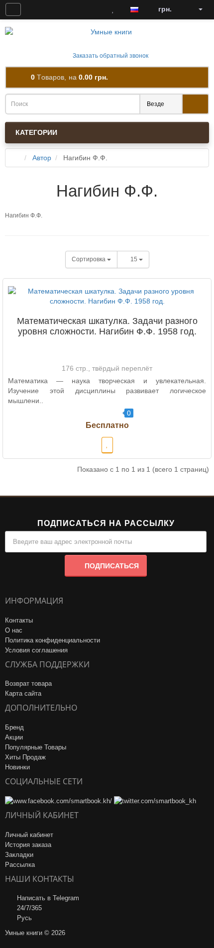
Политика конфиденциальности (52, 640)
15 (134, 259)
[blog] (36, 9)
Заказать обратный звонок (109, 55)
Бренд (14, 727)
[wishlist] (107, 445)
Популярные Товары (35, 747)
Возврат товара (28, 683)
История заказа (28, 844)
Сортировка (89, 259)
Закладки (19, 854)
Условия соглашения (36, 650)
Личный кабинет (29, 835)
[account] (197, 9)
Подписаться (112, 566)
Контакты (19, 620)
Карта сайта (23, 693)
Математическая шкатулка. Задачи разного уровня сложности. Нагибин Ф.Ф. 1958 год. (107, 326)
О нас (13, 630)
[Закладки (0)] (113, 9)
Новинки (17, 767)
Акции (14, 737)
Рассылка (20, 864)
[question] (13, 9)
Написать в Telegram (48, 898)
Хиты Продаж (25, 757)
